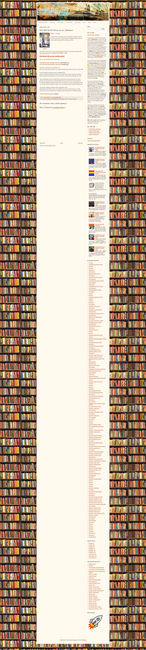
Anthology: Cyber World (94, 462)
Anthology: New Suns (93, 329)
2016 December (92, 457)
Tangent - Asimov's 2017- (94, 587)
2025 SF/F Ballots (42, 22)
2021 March (91, 270)
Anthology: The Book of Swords (96, 412)
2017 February (92, 444)
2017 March (91, 441)
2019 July (91, 331)
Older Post (80, 143)
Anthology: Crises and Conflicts (95, 459)
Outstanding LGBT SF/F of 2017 (95, 381)
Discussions (77, 22)
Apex (44, 48)
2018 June (91, 383)
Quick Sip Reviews (92, 576)
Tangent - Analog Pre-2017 (94, 583)
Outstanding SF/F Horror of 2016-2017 (97, 369)
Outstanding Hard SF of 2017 (95, 371)
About (94, 22)
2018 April (91, 387)
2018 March (91, 389)
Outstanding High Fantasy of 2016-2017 (97, 378)
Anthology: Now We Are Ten (95, 470)
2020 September (92, 288)
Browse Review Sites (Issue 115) (47, 64)
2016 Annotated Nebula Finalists (96, 442)
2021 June (91, 262)
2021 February (92, 271)
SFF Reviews (91, 578)
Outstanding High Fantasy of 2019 (96, 281)
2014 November (92, 537)
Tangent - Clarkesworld (94, 592)
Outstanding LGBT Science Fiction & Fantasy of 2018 (100, 172)
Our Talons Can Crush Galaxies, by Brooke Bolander (99, 214)
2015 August (91, 522)
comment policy (59, 107)
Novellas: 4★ (92, 545)
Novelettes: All (92, 548)
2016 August (91, 477)
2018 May (91, 385)
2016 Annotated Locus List (94, 448)
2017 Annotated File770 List (95, 390)
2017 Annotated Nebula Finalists (96, 392)
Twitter (51, 59)
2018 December (92, 361)
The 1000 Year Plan (93, 605)
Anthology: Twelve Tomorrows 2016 (96, 513)
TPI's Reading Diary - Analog (95, 607)
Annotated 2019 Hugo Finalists (95, 342)
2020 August (91, 291)
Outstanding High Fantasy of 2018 (96, 313)
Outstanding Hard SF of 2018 (95, 322)
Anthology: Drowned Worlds (95, 479)
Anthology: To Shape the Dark (95, 453)
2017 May (91, 428)
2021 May (91, 266)
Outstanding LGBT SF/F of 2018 (95, 335)
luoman (75, 640)
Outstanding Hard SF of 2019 (95, 290)
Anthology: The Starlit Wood (95, 455)
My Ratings (60, 22)
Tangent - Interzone (93, 596)
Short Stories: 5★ (92, 557)
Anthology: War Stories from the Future (97, 504)
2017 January (91, 450)
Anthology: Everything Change (95, 468)
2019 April (91, 340)
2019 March (91, 344)
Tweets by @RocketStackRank (93, 140)
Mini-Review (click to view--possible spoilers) (52, 56)
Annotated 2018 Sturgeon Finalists (96, 346)
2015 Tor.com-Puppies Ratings (95, 491)
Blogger (84, 640)
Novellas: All (91, 543)
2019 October (92, 319)
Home (61, 143)
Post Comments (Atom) (50, 145)
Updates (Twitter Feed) (94, 134)
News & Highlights (93, 193)
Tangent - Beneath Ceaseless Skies (96, 590)
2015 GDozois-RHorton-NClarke (96, 497)
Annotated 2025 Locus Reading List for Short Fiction (100, 148)
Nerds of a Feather (93, 574)
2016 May (91, 484)
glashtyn (74, 90)
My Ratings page (98, 56)
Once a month (90, 38)
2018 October (92, 367)
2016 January (91, 495)
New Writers (69, 22)
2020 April (91, 300)
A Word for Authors (44, 94)
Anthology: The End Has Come (95, 500)
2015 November (92, 517)
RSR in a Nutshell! (95, 35)
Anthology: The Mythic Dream (95, 317)
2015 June (91, 526)
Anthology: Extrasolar (93, 376)
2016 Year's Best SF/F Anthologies (96, 451)
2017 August (91, 419)
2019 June (91, 333)
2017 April (91, 433)
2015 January (91, 535)
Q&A (89, 22)
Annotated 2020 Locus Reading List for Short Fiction (100, 248)
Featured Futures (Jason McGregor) (96, 567)
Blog (84, 22)
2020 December (92, 279)
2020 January (91, 308)
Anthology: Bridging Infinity (95, 464)
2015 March (91, 531)
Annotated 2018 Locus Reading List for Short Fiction (100, 236)
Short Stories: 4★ (92, 556)
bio (62, 51)
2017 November (92, 410)
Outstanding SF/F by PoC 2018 (95, 310)
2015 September (92, 520)
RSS (44, 59)
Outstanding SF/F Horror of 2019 (96, 286)
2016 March (91, 489)
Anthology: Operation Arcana (95, 499)
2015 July (91, 524)
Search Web (58, 64)
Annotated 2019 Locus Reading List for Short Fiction (100, 203)
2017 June (91, 422)
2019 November (92, 315)
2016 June (91, 482)
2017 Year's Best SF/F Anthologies (99, 225)
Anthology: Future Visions (94, 511)
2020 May (91, 299)
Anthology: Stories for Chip (95, 509)
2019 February (92, 348)
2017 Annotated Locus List (94, 398)
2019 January (91, 353)
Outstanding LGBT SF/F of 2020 (95, 264)
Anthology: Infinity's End (94, 365)
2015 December (92, 506)
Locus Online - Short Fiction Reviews (96, 569)
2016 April (91, 486)
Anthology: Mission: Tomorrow (95, 502)
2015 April (91, 529)
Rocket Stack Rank (53, 9)
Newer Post (42, 143)
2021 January (91, 275)
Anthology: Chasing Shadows (95, 437)
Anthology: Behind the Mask (95, 424)
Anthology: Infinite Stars (94, 408)
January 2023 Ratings (99, 183)
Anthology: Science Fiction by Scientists (97, 461)
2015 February (92, 533)
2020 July (91, 293)
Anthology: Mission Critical (94, 326)
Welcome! (89, 35)
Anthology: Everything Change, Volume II (97, 338)
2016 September (92, 475)
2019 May (91, 337)
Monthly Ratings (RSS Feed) (95, 129)
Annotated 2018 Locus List (94, 349)
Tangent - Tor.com (92, 601)
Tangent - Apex (92, 585)
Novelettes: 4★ (92, 550)
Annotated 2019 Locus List (94, 306)
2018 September (92, 372)
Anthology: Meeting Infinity (95, 508)
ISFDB (47, 62)
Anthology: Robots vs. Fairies (95, 351)
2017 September (92, 417)
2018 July (91, 380)
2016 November (92, 466)
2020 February (92, 304)
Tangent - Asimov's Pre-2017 (95, 588)
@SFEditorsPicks (92, 564)
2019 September (92, 324)
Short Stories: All (92, 554)
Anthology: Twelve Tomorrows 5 (96, 355)
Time (69, 40)
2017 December (92, 401)
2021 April (91, 268)
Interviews (57, 62)
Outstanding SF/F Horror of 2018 (96, 320)
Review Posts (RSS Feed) (94, 131)
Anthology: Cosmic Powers (95, 432)
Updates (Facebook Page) (94, 132)
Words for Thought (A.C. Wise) (95, 608)
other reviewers (101, 63)
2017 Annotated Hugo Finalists (95, 435)
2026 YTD (52, 22)
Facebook (48, 59)
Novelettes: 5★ (92, 552)
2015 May (91, 528)
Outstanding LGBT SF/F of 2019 (95, 297)
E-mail (41, 59)
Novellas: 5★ (92, 546)
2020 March (91, 302)
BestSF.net (91, 565)
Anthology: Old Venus (93, 515)
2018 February (92, 394)
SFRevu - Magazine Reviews (95, 579)
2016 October (92, 471)
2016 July (91, 480)
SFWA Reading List (93, 581)
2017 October (92, 413)
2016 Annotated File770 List (95, 439)
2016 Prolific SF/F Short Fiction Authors (97, 446)
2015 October (92, 518)
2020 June (91, 295)
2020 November (92, 282)
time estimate (90, 42)
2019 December (92, 311)
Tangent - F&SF (92, 594)
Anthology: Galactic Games (95, 473)
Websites (52, 62)
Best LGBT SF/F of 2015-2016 (95, 406)
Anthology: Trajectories (94, 488)
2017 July (91, 421)
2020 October (92, 284)
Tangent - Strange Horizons (95, 599)
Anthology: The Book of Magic (95, 357)
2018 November (92, 363)
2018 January (91, 399)
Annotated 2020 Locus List (94, 273)
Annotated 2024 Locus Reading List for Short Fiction (100, 160)
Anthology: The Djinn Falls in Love (96, 430)
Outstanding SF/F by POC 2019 (95, 277)
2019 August (91, 328)
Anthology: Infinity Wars (94, 415)
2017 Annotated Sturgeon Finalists (96, 426)
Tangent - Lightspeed (93, 598)
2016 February (92, 493)
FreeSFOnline (43, 62)
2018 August (91, 374)
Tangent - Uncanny (93, 603)
